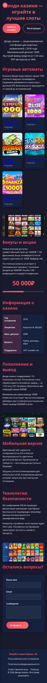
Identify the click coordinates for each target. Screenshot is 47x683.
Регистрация (33, 28)
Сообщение (12, 603)
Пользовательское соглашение (23, 658)
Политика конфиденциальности (23, 664)
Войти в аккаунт (11, 28)
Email (9, 591)
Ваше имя (11, 579)
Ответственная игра (18, 669)
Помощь (34, 669)
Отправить (16, 625)
